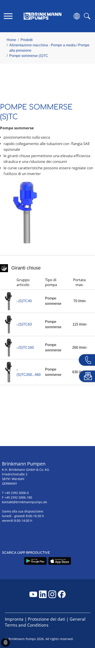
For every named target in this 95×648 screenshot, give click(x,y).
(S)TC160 (26, 347)
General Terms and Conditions (45, 622)
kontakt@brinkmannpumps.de (24, 502)
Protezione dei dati (46, 619)
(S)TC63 (25, 324)
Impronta (14, 619)
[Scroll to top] (85, 629)
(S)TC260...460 (29, 375)
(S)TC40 (25, 301)
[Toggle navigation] (8, 16)
